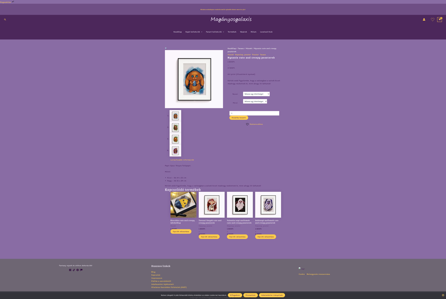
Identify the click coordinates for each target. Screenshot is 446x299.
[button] (5, 19)
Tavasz (241, 48)
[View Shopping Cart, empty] (439, 19)
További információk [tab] (185, 160)
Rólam (253, 32)
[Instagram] (70, 270)
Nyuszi (235, 94)
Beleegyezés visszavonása (318, 274)
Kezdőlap (178, 32)
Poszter (255, 54)
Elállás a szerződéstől (161, 281)
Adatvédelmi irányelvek (272, 295)
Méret (235, 103)
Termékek (232, 32)
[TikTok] (74, 270)
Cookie (302, 274)
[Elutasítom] (443, 295)
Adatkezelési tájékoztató (162, 284)
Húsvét (249, 48)
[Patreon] (81, 270)
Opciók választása (181, 231)
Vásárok (243, 32)
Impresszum (156, 278)
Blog (153, 272)
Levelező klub (266, 32)
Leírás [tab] (173, 160)
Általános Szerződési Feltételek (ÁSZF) (169, 287)
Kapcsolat (155, 275)
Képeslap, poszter (243, 54)
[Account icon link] (424, 19)
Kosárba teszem (239, 118)
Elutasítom (251, 295)
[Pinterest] (77, 270)
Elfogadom (235, 295)
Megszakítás (6, 2)
